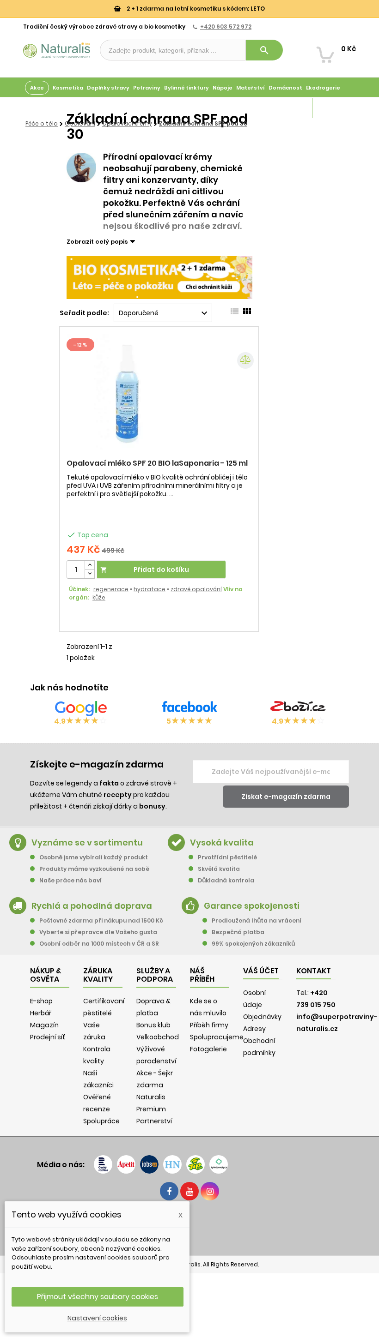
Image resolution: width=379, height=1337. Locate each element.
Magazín (298, 108)
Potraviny (146, 87)
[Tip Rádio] (195, 1164)
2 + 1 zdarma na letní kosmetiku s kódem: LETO (195, 8)
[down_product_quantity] (90, 574)
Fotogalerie (208, 1049)
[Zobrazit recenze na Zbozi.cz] (298, 708)
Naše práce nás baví (70, 880)
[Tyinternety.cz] (218, 1164)
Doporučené (164, 313)
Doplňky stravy (108, 87)
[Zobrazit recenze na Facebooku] (189, 708)
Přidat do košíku (144, 569)
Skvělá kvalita (219, 869)
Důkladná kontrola (226, 880)
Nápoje (222, 87)
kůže (98, 597)
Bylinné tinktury (186, 87)
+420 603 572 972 (225, 26)
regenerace (110, 589)
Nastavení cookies (97, 1318)
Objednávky (262, 1016)
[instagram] (210, 1191)
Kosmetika (68, 87)
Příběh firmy (209, 1025)
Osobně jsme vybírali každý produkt (93, 857)
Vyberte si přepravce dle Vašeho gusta (98, 932)
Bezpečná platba (238, 932)
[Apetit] (126, 1164)
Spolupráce (101, 1121)
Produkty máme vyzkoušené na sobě (94, 869)
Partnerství (154, 1121)
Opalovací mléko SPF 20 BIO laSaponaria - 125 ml (157, 463)
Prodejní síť (47, 1037)
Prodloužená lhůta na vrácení (256, 920)
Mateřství (250, 87)
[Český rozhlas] (103, 1164)
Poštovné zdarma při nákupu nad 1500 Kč (101, 920)
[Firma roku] (189, 1227)
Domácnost (285, 87)
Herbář (40, 1013)
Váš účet (261, 970)
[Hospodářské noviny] (172, 1164)
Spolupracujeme (217, 1037)
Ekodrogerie (323, 87)
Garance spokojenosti (252, 905)
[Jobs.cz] (149, 1164)
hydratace (149, 589)
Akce (37, 87)
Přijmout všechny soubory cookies (97, 1296)
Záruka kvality (334, 108)
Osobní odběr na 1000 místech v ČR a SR (99, 943)
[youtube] (189, 1191)
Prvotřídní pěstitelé (227, 857)
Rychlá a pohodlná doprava (91, 905)
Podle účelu (41, 108)
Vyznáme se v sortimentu (87, 842)
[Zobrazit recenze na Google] (81, 708)
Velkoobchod (157, 1037)
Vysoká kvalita (222, 842)
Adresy (254, 1028)
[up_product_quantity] (90, 565)
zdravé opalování (196, 589)
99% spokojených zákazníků (253, 943)
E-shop (41, 1001)
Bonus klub (153, 1025)
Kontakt (313, 970)
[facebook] (169, 1191)
